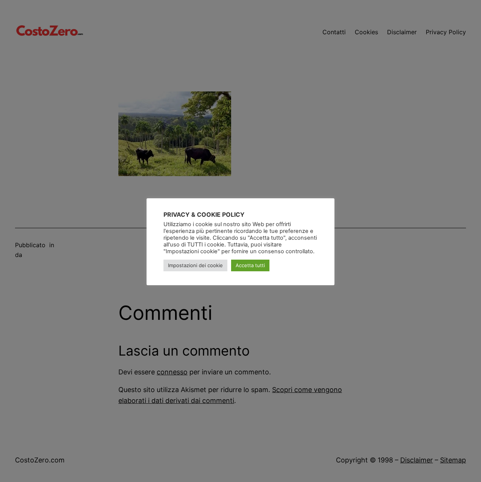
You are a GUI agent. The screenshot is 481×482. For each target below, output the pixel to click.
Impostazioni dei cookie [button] (195, 265)
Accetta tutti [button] (250, 265)
